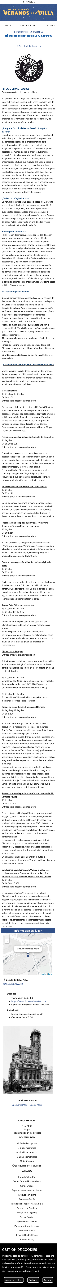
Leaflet (44, 974)
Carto (50, 974)
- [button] (7, 941)
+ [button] (7, 937)
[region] (28, 1265)
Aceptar (48, 1280)
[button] (7, 25)
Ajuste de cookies (13, 1280)
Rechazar (33, 1280)
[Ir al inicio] (28, 12)
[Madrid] (28, 2)
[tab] (7, 25)
